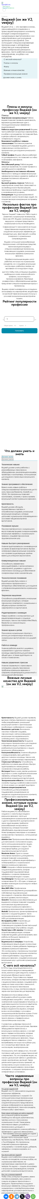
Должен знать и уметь (12, 77)
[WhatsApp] (33, 1196)
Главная (4, 16)
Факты (6, 67)
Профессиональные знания (15, 74)
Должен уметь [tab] (7, 459)
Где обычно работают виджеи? (11, 1155)
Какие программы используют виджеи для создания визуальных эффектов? (19, 1134)
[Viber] (27, 1196)
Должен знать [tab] (7, 457)
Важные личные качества (14, 70)
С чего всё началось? (12, 59)
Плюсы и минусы (11, 63)
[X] (22, 1196)
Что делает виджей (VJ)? (10, 1089)
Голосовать (19, 331)
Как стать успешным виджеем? (12, 1174)
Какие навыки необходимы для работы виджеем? (17, 1113)
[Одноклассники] (11, 1196)
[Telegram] (16, 1196)
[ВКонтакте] (6, 1196)
